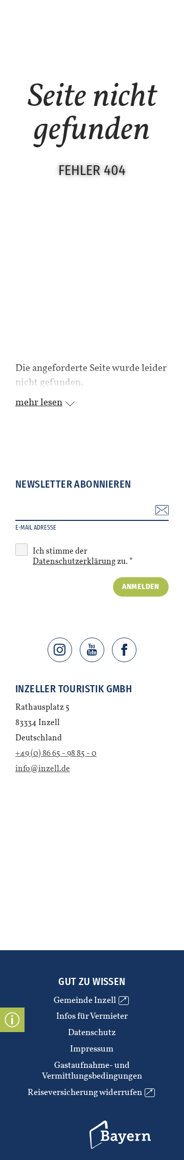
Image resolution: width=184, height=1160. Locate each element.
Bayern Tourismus (103, 1123)
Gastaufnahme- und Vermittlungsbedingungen (92, 1071)
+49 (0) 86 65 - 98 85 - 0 (56, 753)
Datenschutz (92, 1033)
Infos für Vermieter (92, 1016)
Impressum (91, 1049)
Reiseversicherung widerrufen (90, 1093)
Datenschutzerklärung (74, 561)
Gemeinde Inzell (90, 1000)
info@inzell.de (42, 769)
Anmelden (140, 586)
